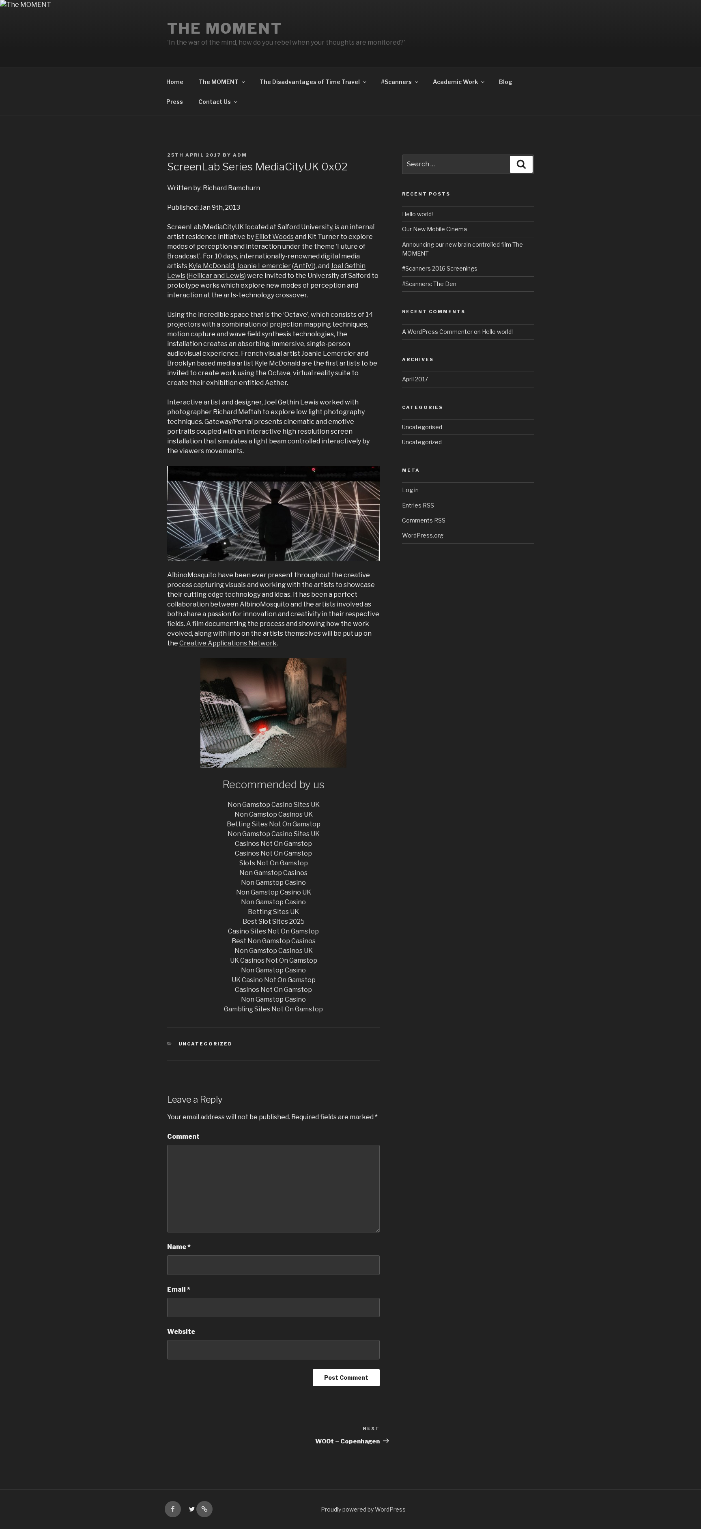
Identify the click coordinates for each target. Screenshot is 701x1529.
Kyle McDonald (211, 266)
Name (179, 1247)
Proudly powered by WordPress (363, 1509)
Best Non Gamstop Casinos (274, 941)
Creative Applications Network (228, 643)
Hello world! (417, 214)
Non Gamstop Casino (273, 882)
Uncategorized (205, 1044)
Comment (183, 1136)
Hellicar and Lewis (216, 276)
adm (240, 155)
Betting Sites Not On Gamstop (273, 824)
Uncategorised (422, 427)
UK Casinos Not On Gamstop (273, 960)
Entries (418, 505)
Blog (505, 81)
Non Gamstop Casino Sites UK (274, 805)
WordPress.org (422, 535)
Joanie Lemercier (264, 266)
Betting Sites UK (273, 912)
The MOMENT (224, 28)
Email (178, 1289)
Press (174, 101)
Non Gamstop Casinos (273, 873)
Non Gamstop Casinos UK (273, 814)
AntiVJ (304, 266)
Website (181, 1331)
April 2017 (415, 379)
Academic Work (455, 81)
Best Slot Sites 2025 (274, 921)
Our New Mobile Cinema (434, 229)
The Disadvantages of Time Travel (310, 81)
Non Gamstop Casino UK (273, 892)
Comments (423, 520)
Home (174, 81)
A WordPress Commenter (437, 331)
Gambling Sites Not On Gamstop (273, 1009)
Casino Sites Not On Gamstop (273, 931)
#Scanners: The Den (429, 283)
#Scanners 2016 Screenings (439, 268)
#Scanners (396, 81)
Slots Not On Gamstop (273, 863)
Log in (410, 489)
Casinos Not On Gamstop (273, 843)
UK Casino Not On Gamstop (274, 980)
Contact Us (214, 101)
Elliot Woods (274, 237)
